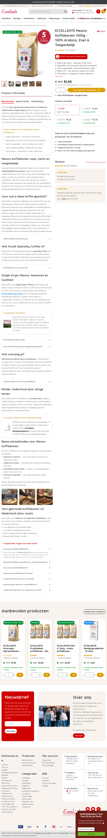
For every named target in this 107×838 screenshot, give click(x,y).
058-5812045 (87, 10)
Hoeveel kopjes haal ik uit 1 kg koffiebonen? (26, 584)
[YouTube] (93, 809)
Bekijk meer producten (94, 612)
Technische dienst (8, 799)
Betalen (4, 778)
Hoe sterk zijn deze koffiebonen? (26, 549)
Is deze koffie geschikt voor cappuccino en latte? (26, 590)
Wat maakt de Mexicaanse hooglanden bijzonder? (26, 346)
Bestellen (5, 775)
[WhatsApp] (98, 809)
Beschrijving (8, 101)
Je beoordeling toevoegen (95, 162)
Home (3, 25)
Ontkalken (6, 18)
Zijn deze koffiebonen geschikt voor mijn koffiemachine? (26, 562)
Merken (90, 18)
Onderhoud (26, 807)
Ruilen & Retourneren (10, 786)
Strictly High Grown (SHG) (12, 294)
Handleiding (37, 101)
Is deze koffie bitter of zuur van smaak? (26, 579)
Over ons (5, 767)
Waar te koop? (7, 796)
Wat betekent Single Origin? (26, 339)
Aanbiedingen (27, 765)
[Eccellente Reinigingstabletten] (7, 428)
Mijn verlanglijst (48, 765)
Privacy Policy (65, 833)
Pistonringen (26, 799)
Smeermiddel (69, 18)
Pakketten (41, 18)
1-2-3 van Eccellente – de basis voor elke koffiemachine (10, 809)
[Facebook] (88, 809)
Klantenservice (99, 18)
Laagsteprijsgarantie (10, 772)
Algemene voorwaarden (42, 833)
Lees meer (59, 76)
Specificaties (22, 101)
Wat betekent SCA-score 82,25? (26, 267)
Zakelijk (82, 18)
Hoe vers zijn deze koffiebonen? (26, 567)
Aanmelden (91, 834)
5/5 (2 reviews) (70, 50)
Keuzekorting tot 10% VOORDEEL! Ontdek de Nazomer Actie (53, 2)
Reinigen (17, 18)
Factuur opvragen (49, 783)
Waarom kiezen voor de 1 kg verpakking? (26, 381)
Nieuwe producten (29, 763)
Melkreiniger (54, 18)
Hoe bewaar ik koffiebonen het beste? (26, 573)
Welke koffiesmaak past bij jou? (26, 239)
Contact (5, 765)
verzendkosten (70, 85)
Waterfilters (29, 18)
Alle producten (27, 760)
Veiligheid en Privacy (9, 788)
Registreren (46, 760)
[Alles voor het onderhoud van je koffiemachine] (72, 812)
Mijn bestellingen (48, 763)
